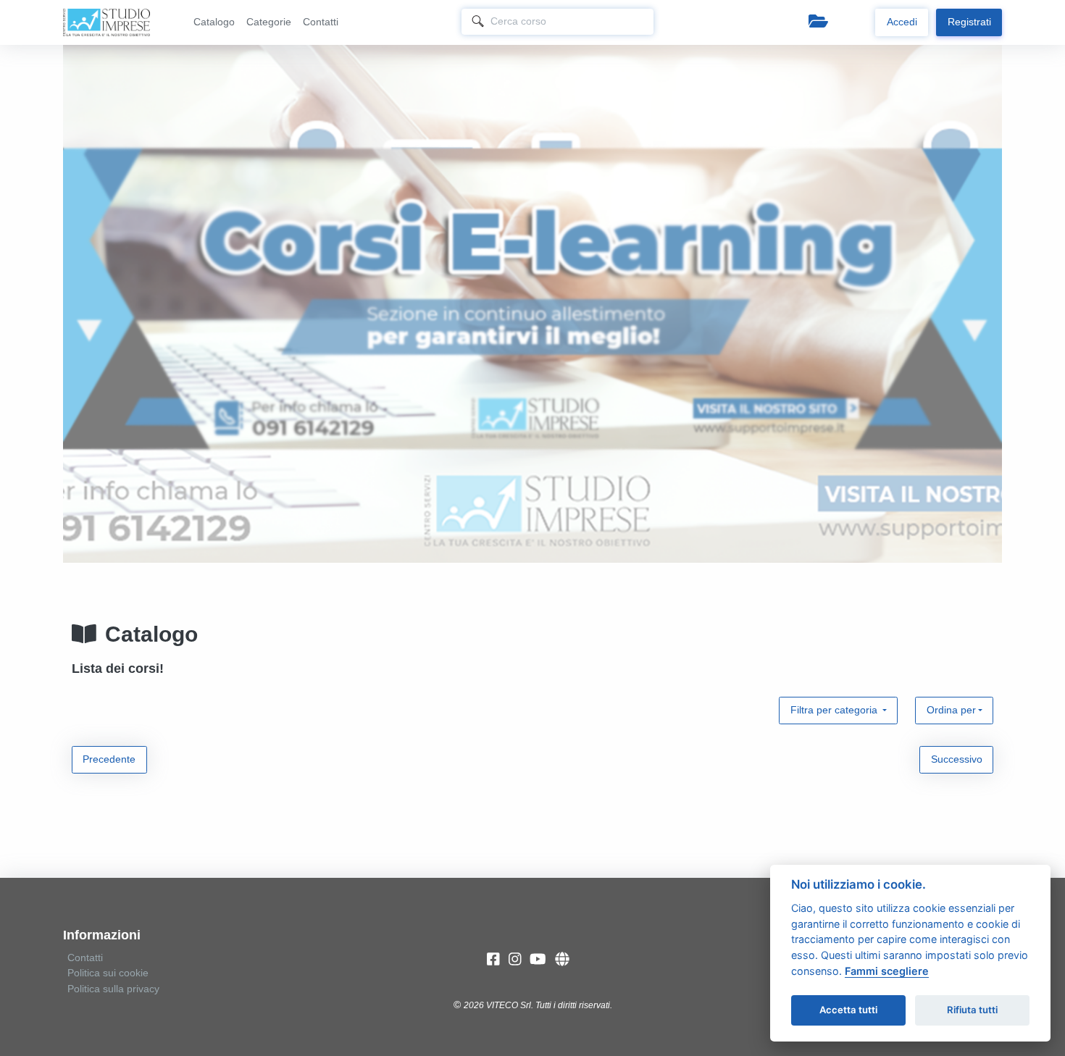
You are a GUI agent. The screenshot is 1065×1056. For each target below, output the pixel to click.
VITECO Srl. (509, 1005)
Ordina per (951, 710)
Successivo (956, 759)
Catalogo (214, 22)
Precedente (109, 759)
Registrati (969, 22)
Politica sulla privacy (113, 988)
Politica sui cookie (108, 973)
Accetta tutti (848, 1009)
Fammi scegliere (887, 971)
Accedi (902, 22)
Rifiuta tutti (972, 1009)
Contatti (320, 22)
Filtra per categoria (835, 710)
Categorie (268, 22)
